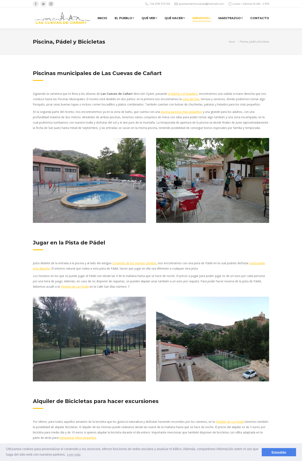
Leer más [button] (74, 454)
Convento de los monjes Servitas (134, 263)
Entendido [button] (279, 452)
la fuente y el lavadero (182, 94)
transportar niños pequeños (77, 438)
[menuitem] (102, 18)
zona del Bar (190, 99)
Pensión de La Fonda (75, 286)
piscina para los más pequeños (181, 112)
